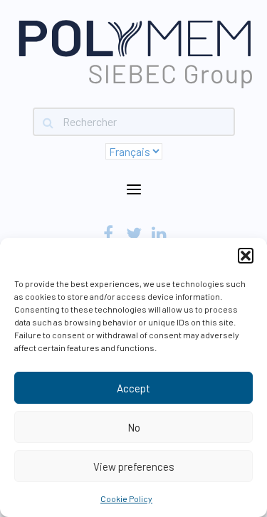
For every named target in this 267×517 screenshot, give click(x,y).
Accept (133, 388)
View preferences (133, 466)
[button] (246, 256)
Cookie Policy (126, 498)
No (133, 427)
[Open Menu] (133, 190)
